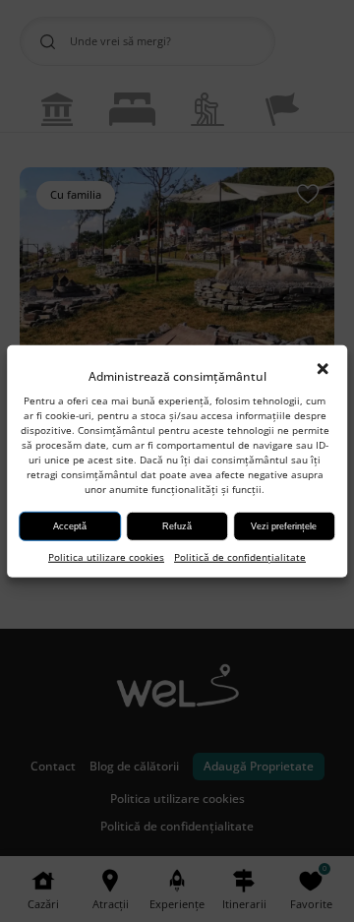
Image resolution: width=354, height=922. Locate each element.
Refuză (177, 526)
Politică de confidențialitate (240, 557)
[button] (322, 369)
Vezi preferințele (284, 526)
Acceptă (70, 526)
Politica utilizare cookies (106, 557)
